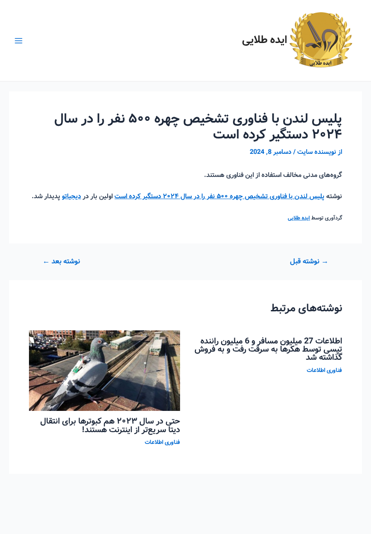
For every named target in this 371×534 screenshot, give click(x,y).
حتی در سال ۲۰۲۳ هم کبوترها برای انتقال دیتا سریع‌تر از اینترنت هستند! (110, 425)
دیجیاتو (71, 196)
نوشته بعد (61, 262)
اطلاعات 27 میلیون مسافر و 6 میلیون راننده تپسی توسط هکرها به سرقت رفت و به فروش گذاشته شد (268, 349)
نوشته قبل (309, 262)
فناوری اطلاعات (324, 370)
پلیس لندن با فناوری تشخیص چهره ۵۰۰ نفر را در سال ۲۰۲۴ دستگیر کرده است (219, 196)
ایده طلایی (264, 40)
